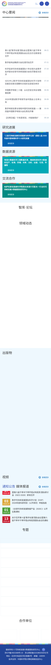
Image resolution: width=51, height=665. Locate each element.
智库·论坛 (25, 232)
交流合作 (8, 203)
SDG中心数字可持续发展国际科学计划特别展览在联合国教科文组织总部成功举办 (23, 82)
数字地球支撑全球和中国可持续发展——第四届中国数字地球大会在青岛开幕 (27, 39)
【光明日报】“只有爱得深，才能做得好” (21, 118)
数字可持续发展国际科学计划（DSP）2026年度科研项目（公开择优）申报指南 (29, 524)
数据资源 (8, 176)
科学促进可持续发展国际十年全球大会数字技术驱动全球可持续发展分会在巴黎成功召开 (23, 72)
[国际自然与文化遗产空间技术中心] (25, 659)
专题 (25, 555)
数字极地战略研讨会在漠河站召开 (19, 62)
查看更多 (45, 13)
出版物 (7, 378)
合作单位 (25, 646)
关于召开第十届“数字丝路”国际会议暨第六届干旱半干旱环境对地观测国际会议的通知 (30, 541)
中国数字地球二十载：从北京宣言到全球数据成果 (23, 91)
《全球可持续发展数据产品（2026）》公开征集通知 (30, 533)
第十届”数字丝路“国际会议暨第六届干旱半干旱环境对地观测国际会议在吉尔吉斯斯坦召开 (23, 53)
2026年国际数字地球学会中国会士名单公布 (23, 100)
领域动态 (25, 248)
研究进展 (8, 127)
